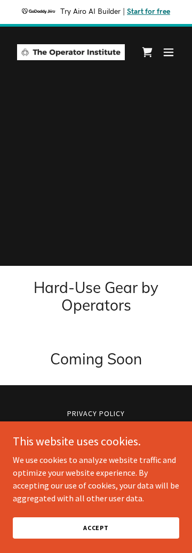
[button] (168, 52)
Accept (96, 528)
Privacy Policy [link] (96, 413)
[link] (71, 52)
